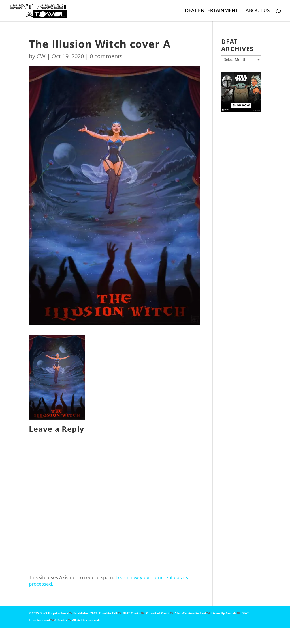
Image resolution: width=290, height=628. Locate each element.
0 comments (106, 56)
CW (41, 56)
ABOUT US (258, 11)
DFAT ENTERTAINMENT (211, 11)
